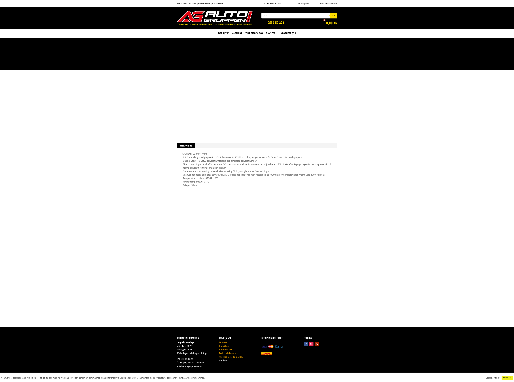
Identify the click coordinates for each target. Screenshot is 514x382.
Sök (333, 15)
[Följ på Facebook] (306, 344)
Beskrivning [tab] (185, 145)
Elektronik (269, 54)
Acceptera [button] (507, 377)
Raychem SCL (288, 54)
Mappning (237, 33)
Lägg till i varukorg (287, 111)
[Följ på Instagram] (311, 344)
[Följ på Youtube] (317, 344)
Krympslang (278, 54)
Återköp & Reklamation (231, 356)
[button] (180, 62)
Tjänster (270, 33)
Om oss (223, 342)
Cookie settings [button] (493, 378)
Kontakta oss (288, 33)
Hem (262, 54)
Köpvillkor (224, 346)
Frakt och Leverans (228, 353)
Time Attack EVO (254, 33)
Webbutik (223, 33)
